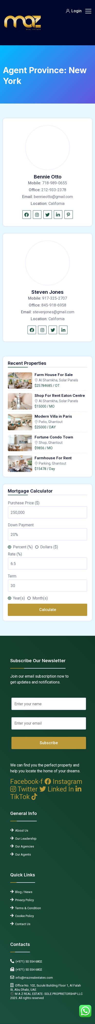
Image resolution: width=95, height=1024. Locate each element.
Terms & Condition (27, 908)
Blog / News (23, 892)
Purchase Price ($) (23, 503)
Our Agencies (24, 846)
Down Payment (21, 525)
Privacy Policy (24, 900)
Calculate (47, 609)
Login (76, 11)
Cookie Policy (24, 916)
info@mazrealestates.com (33, 977)
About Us (21, 830)
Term (12, 576)
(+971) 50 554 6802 (28, 961)
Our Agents (22, 854)
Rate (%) (15, 554)
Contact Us (22, 924)
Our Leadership (25, 838)
